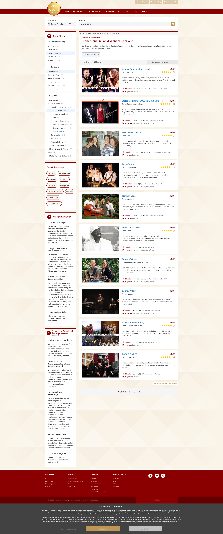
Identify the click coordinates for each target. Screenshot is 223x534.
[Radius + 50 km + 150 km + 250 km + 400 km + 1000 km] (71, 24)
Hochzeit (93, 478)
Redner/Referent (54, 203)
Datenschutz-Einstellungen (69, 529)
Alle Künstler (84, 33)
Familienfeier (94, 486)
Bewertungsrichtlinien (51, 484)
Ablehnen (145, 529)
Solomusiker (94, 12)
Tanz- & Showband (55, 191)
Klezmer (69, 191)
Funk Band (64, 179)
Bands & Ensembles (104, 33)
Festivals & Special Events (98, 492)
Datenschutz (49, 481)
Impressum (116, 486)
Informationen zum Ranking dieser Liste (165, 383)
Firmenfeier (94, 481)
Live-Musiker (93, 33)
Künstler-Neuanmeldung (75, 481)
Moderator (52, 179)
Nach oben (157, 500)
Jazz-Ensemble (64, 173)
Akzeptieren (103, 529)
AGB (46, 478)
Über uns (116, 478)
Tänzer (126, 12)
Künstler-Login (72, 478)
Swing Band (64, 185)
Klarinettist (52, 185)
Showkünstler (112, 12)
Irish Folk (51, 173)
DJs (136, 12)
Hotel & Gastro (95, 489)
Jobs (114, 484)
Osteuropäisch (53, 197)
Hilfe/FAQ (48, 486)
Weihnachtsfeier (95, 484)
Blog (114, 481)
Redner (145, 12)
